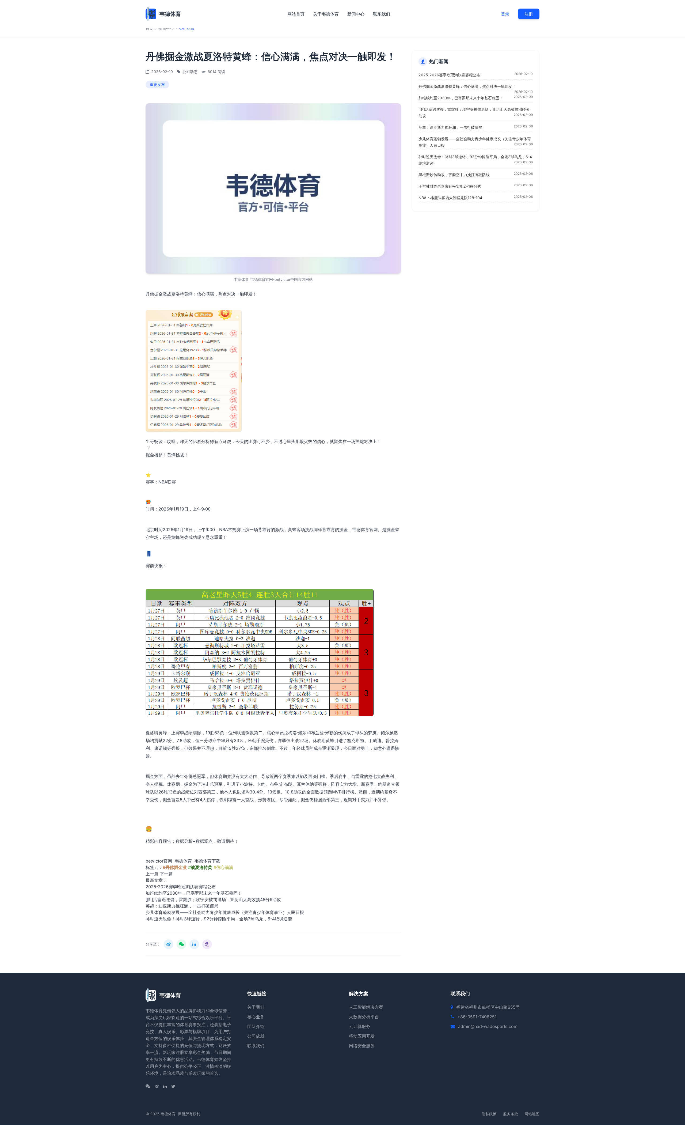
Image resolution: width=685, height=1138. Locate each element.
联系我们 (381, 14)
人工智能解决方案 (366, 1007)
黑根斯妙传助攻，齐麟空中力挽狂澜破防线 (454, 174)
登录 (505, 14)
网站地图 (531, 1113)
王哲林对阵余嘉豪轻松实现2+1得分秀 (449, 186)
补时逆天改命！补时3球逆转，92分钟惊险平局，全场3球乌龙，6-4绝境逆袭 (219, 918)
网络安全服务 (362, 1045)
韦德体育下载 (207, 861)
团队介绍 (255, 1026)
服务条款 (510, 1113)
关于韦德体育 (326, 14)
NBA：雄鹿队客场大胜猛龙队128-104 (450, 197)
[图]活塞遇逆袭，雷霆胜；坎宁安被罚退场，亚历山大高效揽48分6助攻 (213, 899)
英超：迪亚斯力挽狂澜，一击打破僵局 (182, 906)
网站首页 (296, 14)
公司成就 (255, 1036)
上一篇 (152, 873)
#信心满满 (223, 867)
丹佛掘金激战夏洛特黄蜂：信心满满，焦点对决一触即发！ (467, 86)
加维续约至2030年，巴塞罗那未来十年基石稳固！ (194, 893)
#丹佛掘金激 (175, 867)
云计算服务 (359, 1026)
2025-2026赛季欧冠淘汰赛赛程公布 (181, 886)
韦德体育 (183, 861)
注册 (528, 14)
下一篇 (166, 873)
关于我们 (255, 1007)
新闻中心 (355, 14)
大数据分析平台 (364, 1016)
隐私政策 (489, 1113)
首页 (149, 28)
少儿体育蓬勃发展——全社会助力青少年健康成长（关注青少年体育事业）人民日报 (225, 912)
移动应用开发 (362, 1036)
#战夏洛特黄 (200, 867)
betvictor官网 (159, 861)
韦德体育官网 (365, 529)
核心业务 (255, 1016)
